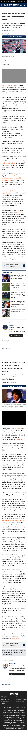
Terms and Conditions (21, 699)
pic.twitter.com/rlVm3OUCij (10, 108)
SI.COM (3, 1)
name (11, 176)
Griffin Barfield (5, 382)
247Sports (18, 212)
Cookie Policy (19, 697)
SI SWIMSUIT (13, 1)
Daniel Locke (5, 30)
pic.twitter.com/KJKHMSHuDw (11, 133)
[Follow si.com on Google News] (24, 265)
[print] (11, 341)
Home (3, 348)
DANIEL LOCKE (12, 325)
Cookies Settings (20, 701)
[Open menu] (2, 5)
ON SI (7, 1)
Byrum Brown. (21, 439)
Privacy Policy (4, 697)
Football (8, 348)
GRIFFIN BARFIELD (13, 664)
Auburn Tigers (5, 64)
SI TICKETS (20, 1)
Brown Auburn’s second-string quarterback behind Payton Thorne (13, 178)
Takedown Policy (5, 699)
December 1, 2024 (7, 137)
